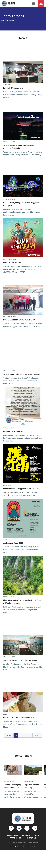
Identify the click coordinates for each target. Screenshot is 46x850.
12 (21, 735)
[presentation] (5, 773)
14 (30, 735)
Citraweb (19, 846)
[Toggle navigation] (33, 3)
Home (3, 20)
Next (37, 735)
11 (16, 735)
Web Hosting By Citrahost (30, 846)
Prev (9, 735)
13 (25, 735)
